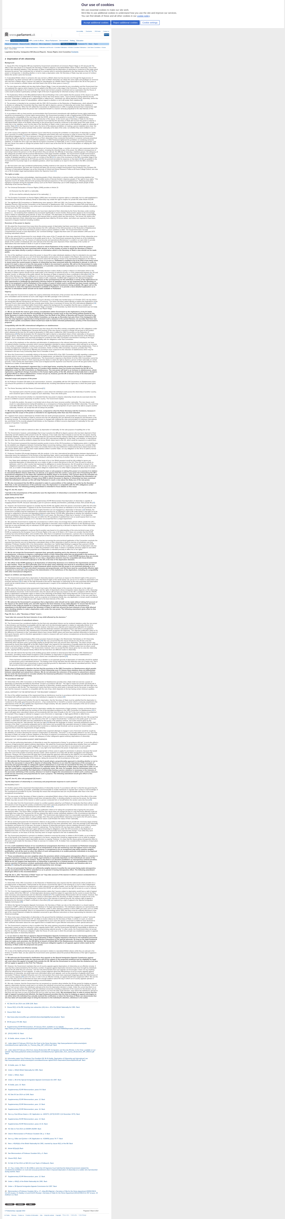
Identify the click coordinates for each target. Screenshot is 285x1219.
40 (22, 977)
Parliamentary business (19, 40)
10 (16, 126)
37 (50, 895)
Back (36, 1003)
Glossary (13, 1215)
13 (80, 159)
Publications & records (68, 44)
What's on (34, 44)
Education (79, 40)
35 (52, 806)
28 (42, 641)
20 (16, 334)
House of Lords (25, 44)
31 (23, 704)
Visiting (72, 40)
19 (95, 303)
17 (32, 278)
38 (49, 900)
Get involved (63, 40)
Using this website (49, 1215)
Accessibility (79, 31)
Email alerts (89, 31)
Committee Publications (61, 47)
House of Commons (11, 44)
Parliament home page (18, 47)
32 (93, 710)
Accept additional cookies (95, 22)
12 (53, 157)
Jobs (41, 1215)
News (90, 44)
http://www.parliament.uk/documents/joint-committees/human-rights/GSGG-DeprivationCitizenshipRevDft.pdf (43, 1060)
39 (21, 902)
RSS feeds (98, 31)
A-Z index (7, 1215)
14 (55, 171)
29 (66, 656)
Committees (56, 44)
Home (7, 40)
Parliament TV (82, 44)
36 (12, 865)
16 (90, 274)
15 (29, 184)
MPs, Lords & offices (36, 40)
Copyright (58, 1215)
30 (64, 697)
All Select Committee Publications (77, 47)
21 (44, 388)
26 (20, 581)
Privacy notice (66, 1215)
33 (48, 722)
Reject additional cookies (125, 22)
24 (42, 515)
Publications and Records (46, 47)
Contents (74, 52)
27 (29, 627)
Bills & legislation (44, 44)
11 (24, 136)
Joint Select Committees (94, 47)
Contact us (106, 31)
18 (21, 279)
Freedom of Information (32, 1215)
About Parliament (51, 40)
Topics (96, 44)
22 (94, 502)
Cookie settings (150, 22)
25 (23, 568)
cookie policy (143, 16)
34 (91, 800)
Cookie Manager (82, 1215)
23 (84, 510)
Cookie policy (74, 1215)
